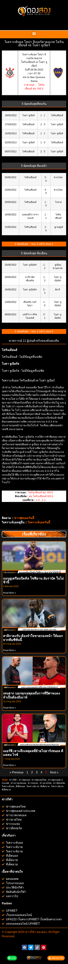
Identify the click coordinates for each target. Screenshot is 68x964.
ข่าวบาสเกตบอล (18, 783)
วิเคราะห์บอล (8, 786)
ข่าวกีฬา (13, 780)
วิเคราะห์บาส (32, 786)
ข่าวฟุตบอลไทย (39, 780)
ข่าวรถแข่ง (33, 783)
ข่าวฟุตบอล (24, 780)
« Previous (16, 772)
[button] (34, 34)
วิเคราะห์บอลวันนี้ (39, 522)
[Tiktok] (37, 947)
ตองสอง (41, 931)
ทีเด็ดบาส (45, 786)
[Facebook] (24, 947)
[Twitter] (31, 947)
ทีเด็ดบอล (20, 786)
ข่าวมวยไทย (45, 783)
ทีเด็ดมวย (6, 789)
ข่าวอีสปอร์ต (59, 783)
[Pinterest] (43, 947)
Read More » (9, 593)
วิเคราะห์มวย (57, 786)
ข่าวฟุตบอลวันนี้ (24, 517)
